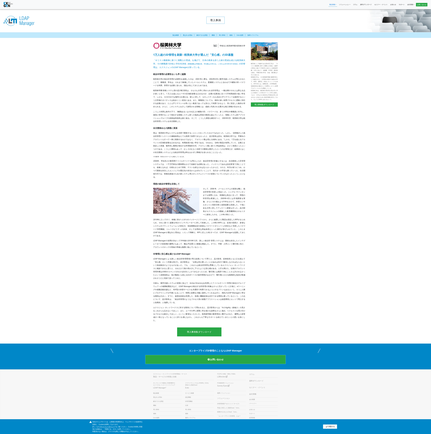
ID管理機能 (188, 401)
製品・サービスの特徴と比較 (165, 377)
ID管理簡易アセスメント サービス (228, 404)
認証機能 (188, 397)
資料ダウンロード (366, 4)
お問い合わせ (421, 5)
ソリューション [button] (344, 4)
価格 (231, 35)
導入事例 (222, 35)
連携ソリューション (223, 393)
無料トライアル (252, 35)
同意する (330, 426)
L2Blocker (221, 377)
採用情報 (252, 418)
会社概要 (252, 399)
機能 (213, 35)
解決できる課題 (202, 35)
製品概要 (176, 35)
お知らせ (393, 4)
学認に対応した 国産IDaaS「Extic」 (229, 408)
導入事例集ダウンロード (199, 331)
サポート (402, 4)
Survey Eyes (222, 386)
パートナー (252, 403)
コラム (355, 4)
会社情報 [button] (410, 4)
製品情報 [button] (332, 4)
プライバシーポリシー (107, 427)
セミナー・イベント (381, 4)
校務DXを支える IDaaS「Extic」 (227, 412)
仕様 (186, 405)
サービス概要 (189, 393)
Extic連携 (240, 35)
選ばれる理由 (187, 35)
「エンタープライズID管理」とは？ (229, 416)
